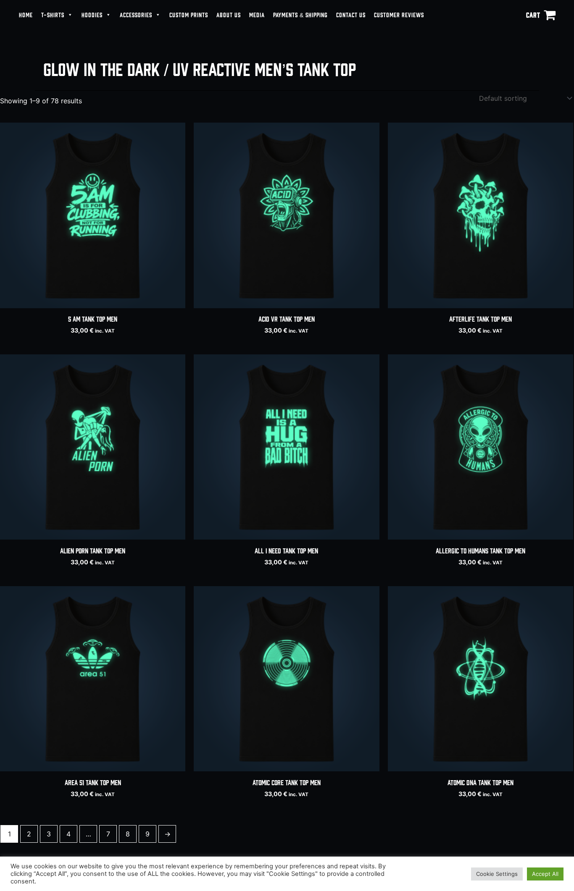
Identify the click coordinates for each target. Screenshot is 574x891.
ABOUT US (228, 14)
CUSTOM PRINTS (188, 14)
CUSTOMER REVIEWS (399, 14)
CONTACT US (351, 14)
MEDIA (257, 14)
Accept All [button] (545, 873)
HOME (26, 14)
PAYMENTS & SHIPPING (300, 14)
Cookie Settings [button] (497, 873)
